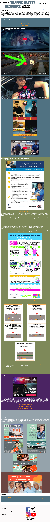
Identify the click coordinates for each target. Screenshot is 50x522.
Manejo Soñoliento (25, 25)
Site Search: (37, 0)
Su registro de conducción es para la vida (25, 404)
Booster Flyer (25, 498)
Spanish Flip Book (9, 497)
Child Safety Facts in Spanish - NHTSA (25, 503)
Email (3, 498)
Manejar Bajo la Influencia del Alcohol (25, 406)
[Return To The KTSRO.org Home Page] (17, 8)
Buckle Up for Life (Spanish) (40, 498)
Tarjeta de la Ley (25, 137)
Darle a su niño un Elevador (25, 364)
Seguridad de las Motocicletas (25, 372)
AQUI (2, 226)
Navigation (48, 3)
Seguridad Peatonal (25, 369)
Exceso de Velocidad (25, 23)
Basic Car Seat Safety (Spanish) (9, 503)
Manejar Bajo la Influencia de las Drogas (25, 408)
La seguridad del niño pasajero (25, 211)
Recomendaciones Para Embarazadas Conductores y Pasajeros (25, 300)
